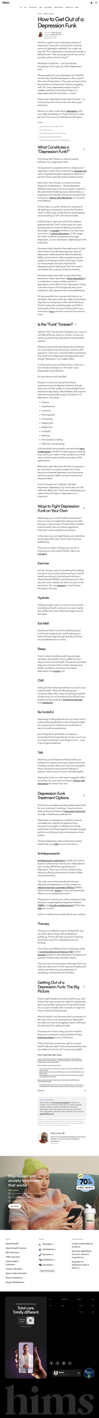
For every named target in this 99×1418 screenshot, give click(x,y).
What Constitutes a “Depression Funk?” (51, 126)
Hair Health (48, 7)
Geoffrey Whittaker (55, 34)
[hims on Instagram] (63, 1363)
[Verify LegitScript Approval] (89, 1373)
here (67, 1125)
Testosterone (33, 7)
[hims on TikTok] (70, 1363)
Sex (25, 7)
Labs (40, 7)
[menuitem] (21, 7)
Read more (54, 1143)
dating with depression (61, 197)
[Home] (6, 2)
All (21, 7)
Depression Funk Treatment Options (50, 137)
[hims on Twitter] (57, 1363)
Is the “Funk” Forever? (46, 130)
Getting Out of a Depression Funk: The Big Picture (54, 140)
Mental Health (58, 7)
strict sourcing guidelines (61, 1102)
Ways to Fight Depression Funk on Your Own (52, 133)
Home (40, 14)
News (77, 7)
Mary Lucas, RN (56, 32)
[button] (62, 1090)
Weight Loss (69, 7)
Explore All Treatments (47, 1271)
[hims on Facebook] (51, 1363)
